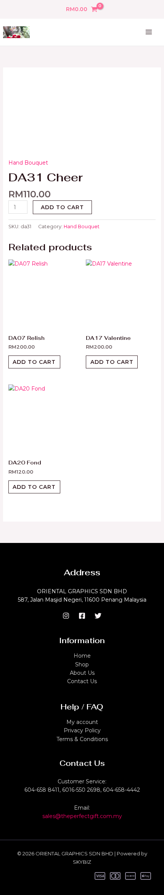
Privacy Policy (82, 730)
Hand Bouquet (28, 162)
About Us (82, 672)
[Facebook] (82, 615)
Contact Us (82, 681)
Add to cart (62, 207)
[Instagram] (66, 615)
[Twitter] (98, 615)
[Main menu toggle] (148, 32)
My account (82, 722)
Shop (82, 664)
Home (82, 655)
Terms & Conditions (82, 739)
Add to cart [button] (34, 362)
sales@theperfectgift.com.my (82, 816)
